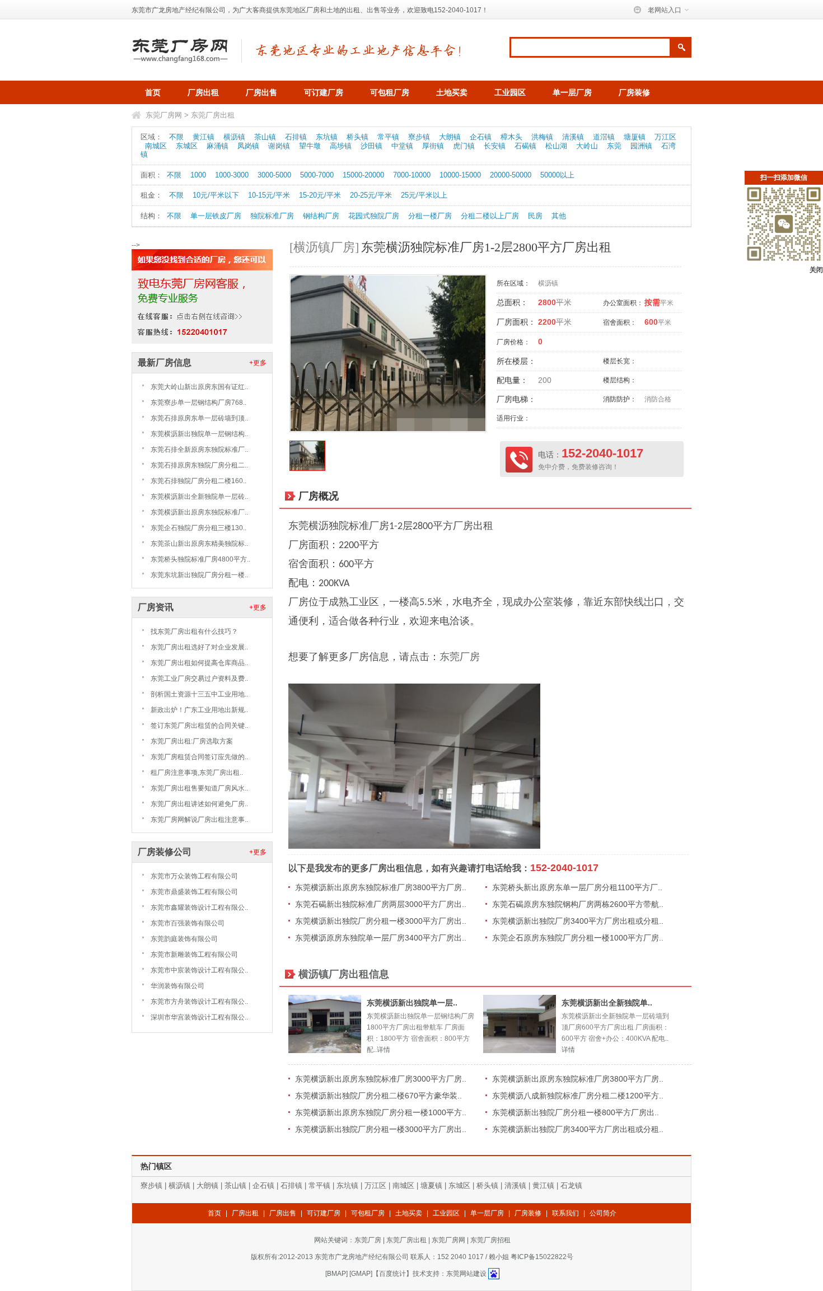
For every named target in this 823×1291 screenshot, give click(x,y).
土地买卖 (451, 92)
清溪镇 (573, 137)
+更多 (257, 363)
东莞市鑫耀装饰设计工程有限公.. (199, 907)
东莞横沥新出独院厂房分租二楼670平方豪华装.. (378, 1095)
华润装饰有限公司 (177, 986)
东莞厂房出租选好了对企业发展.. (199, 647)
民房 (535, 216)
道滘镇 (604, 137)
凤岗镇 (248, 146)
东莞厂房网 (164, 115)
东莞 (614, 146)
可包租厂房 (389, 92)
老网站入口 (664, 10)
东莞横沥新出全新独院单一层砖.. (199, 497)
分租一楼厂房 (430, 216)
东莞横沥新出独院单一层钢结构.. (199, 434)
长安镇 (495, 146)
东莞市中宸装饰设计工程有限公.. (199, 970)
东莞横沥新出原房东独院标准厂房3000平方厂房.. (380, 1078)
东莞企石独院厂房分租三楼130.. (198, 528)
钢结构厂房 (321, 216)
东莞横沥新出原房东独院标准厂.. (199, 512)
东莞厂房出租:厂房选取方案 (192, 741)
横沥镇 (234, 137)
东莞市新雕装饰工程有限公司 (194, 954)
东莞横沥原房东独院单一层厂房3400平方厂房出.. (380, 937)
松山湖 (556, 146)
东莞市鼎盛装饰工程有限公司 (194, 892)
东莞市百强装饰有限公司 (188, 923)
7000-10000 (412, 175)
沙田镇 (371, 146)
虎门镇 (464, 146)
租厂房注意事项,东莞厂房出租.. (197, 773)
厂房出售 (261, 92)
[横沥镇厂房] (324, 247)
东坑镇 (327, 137)
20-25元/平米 (371, 195)
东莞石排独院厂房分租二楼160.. (198, 481)
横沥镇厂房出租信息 (343, 974)
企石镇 (481, 137)
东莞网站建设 (466, 1274)
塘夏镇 (431, 1185)
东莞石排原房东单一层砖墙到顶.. (199, 418)
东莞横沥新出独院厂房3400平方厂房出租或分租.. (577, 920)
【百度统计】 (392, 1274)
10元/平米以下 (216, 195)
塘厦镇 (635, 137)
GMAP (361, 1274)
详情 (383, 1050)
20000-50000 (510, 175)
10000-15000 (460, 175)
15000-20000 (363, 175)
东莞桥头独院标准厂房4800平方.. (200, 559)
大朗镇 (450, 137)
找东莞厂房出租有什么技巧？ (194, 631)
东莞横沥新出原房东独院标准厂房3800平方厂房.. (380, 887)
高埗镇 (341, 146)
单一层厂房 (572, 92)
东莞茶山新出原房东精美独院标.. (199, 544)
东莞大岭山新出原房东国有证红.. (199, 387)
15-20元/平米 (320, 195)
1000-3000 (232, 175)
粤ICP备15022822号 (542, 1257)
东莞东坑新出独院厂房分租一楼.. (199, 575)
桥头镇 (357, 137)
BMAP (336, 1274)
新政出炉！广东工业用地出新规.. (199, 710)
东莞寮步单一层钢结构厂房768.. (198, 402)
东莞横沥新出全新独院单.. (607, 1002)
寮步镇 (419, 137)
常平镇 (388, 137)
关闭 (816, 270)
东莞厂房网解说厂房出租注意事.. (199, 820)
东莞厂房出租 (213, 115)
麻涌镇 (217, 146)
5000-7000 (317, 175)
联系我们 (565, 1213)
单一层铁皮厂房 (215, 216)
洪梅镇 (542, 137)
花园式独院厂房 (373, 216)
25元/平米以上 (424, 195)
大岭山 (587, 146)
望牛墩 (310, 146)
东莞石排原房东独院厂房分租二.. (199, 465)
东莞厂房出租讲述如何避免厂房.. (199, 804)
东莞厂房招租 (490, 1240)
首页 (153, 92)
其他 (558, 216)
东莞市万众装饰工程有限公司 (194, 876)
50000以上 (557, 175)
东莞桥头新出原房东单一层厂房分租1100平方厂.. (577, 887)
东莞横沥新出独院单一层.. (412, 1002)
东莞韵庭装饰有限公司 (184, 939)
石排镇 (296, 137)
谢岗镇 (279, 146)
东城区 (187, 146)
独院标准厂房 (272, 216)
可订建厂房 (323, 92)
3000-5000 (274, 175)
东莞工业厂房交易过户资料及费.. (199, 678)
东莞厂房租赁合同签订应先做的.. (199, 757)
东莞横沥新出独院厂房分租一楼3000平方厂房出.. (380, 920)
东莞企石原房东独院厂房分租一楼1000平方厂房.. (577, 937)
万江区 (665, 137)
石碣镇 (525, 146)
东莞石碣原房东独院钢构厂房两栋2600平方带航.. (577, 904)
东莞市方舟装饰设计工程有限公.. (199, 1001)
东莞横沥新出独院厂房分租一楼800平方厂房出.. (575, 1112)
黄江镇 (203, 137)
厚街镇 (433, 146)
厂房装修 (634, 92)
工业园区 (510, 92)
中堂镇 (402, 146)
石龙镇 (571, 1185)
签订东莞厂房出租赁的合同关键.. (199, 725)
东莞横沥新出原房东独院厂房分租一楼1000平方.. (380, 1112)
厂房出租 (203, 92)
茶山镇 (265, 137)
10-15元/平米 (269, 195)
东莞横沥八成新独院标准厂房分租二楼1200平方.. (577, 1095)
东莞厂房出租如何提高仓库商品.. (199, 663)
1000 (198, 175)
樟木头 (511, 137)
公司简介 (603, 1213)
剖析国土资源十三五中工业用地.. (199, 694)
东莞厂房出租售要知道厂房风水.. (199, 788)
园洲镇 (641, 146)
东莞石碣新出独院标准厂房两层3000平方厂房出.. (380, 904)
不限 (176, 137)
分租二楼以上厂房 (490, 216)
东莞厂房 (459, 656)
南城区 (156, 146)
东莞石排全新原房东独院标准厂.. (199, 449)
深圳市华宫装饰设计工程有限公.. (199, 1017)
